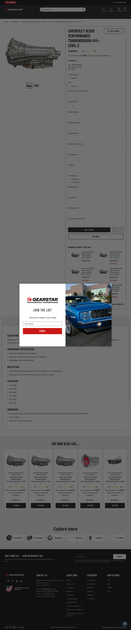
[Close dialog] (109, 286)
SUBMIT (42, 331)
